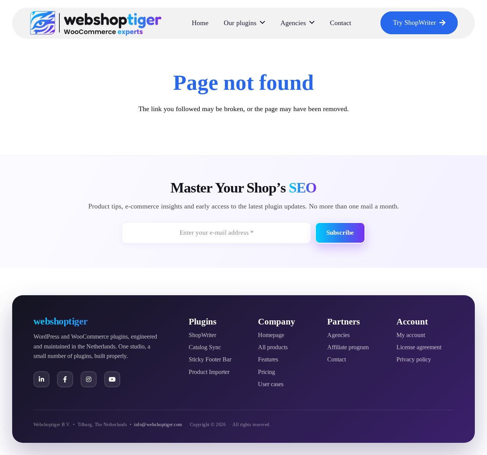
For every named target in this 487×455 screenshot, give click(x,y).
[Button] (41, 379)
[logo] (95, 23)
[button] (262, 23)
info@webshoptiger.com (158, 424)
